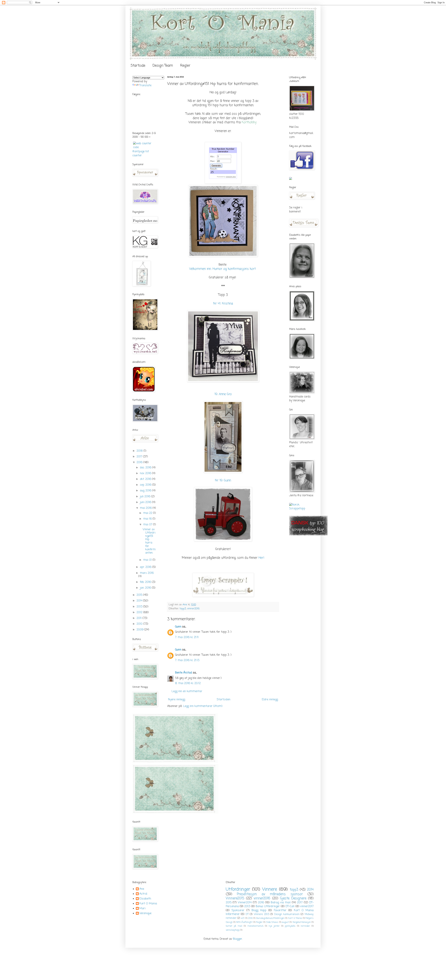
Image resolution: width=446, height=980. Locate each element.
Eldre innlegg (270, 700)
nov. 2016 (146, 473)
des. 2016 (146, 468)
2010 (140, 624)
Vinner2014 (245, 903)
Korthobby (249, 122)
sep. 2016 (146, 485)
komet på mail (234, 926)
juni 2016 (146, 502)
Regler (185, 65)
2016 (140, 462)
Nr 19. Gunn (223, 480)
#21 (242, 918)
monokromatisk (255, 926)
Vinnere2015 (235, 898)
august (285, 922)
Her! (261, 558)
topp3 (183, 609)
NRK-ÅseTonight (244, 922)
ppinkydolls (290, 926)
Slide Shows (272, 922)
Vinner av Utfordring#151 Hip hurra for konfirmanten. (149, 541)
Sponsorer (238, 910)
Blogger (237, 939)
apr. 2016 (146, 567)
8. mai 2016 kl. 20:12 (188, 683)
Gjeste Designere (293, 898)
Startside (138, 65)
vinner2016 (193, 609)
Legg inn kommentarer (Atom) (202, 706)
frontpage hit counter (140, 154)
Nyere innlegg (176, 700)
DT (247, 914)
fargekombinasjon (302, 922)
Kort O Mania (148, 904)
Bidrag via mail (281, 903)
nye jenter (274, 926)
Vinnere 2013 (261, 914)
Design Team (163, 65)
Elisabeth (145, 899)
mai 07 (148, 525)
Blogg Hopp (259, 910)
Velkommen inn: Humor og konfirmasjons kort (222, 269)
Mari (142, 908)
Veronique (145, 913)
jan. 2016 (146, 588)
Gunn (178, 627)
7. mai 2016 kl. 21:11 (187, 637)
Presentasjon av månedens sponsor (270, 894)
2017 (140, 457)
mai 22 (148, 513)
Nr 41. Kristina (223, 303)
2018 (140, 451)
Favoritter (280, 910)
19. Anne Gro (223, 394)
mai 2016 (146, 508)
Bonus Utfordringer (268, 906)
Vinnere (269, 889)
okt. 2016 (146, 479)
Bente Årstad (183, 673)
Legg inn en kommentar (187, 691)
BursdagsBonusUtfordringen (270, 918)
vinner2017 (307, 906)
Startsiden (223, 700)
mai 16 (148, 519)
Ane (141, 889)
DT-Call (290, 906)
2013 (140, 607)
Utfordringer (238, 889)
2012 (140, 612)
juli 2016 (145, 497)
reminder (305, 926)
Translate (145, 85)
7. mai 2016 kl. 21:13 (187, 660)
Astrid (143, 894)
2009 (140, 630)
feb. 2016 (146, 582)
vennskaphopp (233, 930)
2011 (140, 618)
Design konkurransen (286, 914)
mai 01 (148, 560)
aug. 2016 (146, 491)
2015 (140, 595)
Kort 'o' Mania (295, 918)
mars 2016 (147, 573)
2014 (140, 601)
